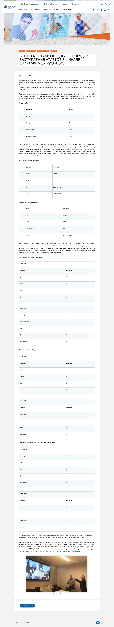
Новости (65, 4)
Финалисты (23, 10)
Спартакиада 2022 (43, 50)
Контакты (75, 4)
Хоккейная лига (52, 4)
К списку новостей (27, 605)
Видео (37, 10)
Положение (46, 10)
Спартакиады (31, 50)
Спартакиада (31, 4)
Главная (22, 50)
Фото (31, 10)
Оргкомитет (57, 10)
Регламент (67, 10)
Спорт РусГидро (26, 622)
